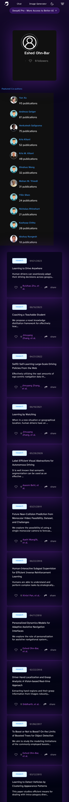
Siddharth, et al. (31, 704)
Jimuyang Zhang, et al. (29, 337)
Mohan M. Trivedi (28, 181)
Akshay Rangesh (28, 236)
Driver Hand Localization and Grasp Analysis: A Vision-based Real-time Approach (31, 681)
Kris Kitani (24, 139)
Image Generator (38, 3)
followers (41, 61)
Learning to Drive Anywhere (27, 268)
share (53, 287)
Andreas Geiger (27, 111)
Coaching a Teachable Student (28, 314)
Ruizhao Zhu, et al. (31, 287)
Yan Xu (23, 97)
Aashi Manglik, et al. (30, 541)
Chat (19, 3)
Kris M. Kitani (26, 153)
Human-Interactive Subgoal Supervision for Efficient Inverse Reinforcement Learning (34, 572)
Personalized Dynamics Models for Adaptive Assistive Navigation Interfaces (31, 627)
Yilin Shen (24, 194)
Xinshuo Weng (26, 167)
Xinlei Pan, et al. (31, 595)
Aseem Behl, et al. (31, 487)
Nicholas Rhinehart (29, 208)
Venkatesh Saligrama (30, 125)
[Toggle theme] (52, 4)
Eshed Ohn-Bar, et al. (31, 650)
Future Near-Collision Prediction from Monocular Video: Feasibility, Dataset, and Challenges (32, 518)
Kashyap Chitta (27, 222)
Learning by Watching (24, 414)
